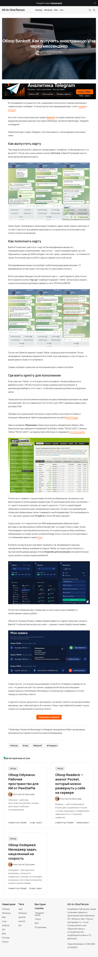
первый (81, 106)
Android (5, 925)
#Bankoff (37, 745)
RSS (37, 923)
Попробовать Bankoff (49, 717)
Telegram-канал (40, 914)
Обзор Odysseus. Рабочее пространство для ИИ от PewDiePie (23, 781)
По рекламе (40, 927)
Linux (62, 10)
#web (25, 745)
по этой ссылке (77, 432)
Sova (40, 537)
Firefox (5, 941)
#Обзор (14, 745)
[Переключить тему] (90, 10)
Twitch (38, 919)
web (20, 909)
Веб (4, 933)
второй (11, 109)
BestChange (72, 417)
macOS (21, 921)
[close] (95, 3)
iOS (3, 929)
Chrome (6, 937)
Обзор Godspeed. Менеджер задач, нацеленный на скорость (22, 851)
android (21, 917)
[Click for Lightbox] (49, 191)
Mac (56, 10)
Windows (48, 10)
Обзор (13, 768)
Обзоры (38, 10)
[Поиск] (94, 10)
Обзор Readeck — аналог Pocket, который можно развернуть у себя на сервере (70, 784)
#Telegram (52, 745)
